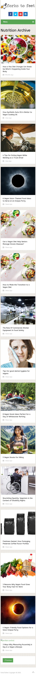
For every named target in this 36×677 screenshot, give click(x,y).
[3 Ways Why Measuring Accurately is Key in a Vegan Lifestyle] (18, 640)
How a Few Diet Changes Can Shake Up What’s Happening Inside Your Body (17, 69)
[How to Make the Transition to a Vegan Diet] (18, 267)
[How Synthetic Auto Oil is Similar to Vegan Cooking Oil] (18, 95)
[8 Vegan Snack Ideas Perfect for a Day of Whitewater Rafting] (18, 397)
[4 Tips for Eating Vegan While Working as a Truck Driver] (18, 138)
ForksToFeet (5, 673)
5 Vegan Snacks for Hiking (13, 457)
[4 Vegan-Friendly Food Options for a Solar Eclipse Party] (18, 610)
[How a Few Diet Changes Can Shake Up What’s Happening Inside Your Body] (18, 49)
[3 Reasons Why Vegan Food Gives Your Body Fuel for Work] (18, 567)
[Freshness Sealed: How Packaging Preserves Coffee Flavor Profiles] (18, 524)
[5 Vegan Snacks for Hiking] (18, 440)
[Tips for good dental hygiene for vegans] (18, 354)
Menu (5, 22)
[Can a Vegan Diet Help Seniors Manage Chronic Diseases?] (18, 224)
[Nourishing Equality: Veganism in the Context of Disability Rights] (18, 481)
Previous (8, 660)
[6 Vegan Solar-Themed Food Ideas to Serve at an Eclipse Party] (18, 181)
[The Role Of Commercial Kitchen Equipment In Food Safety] (18, 310)
